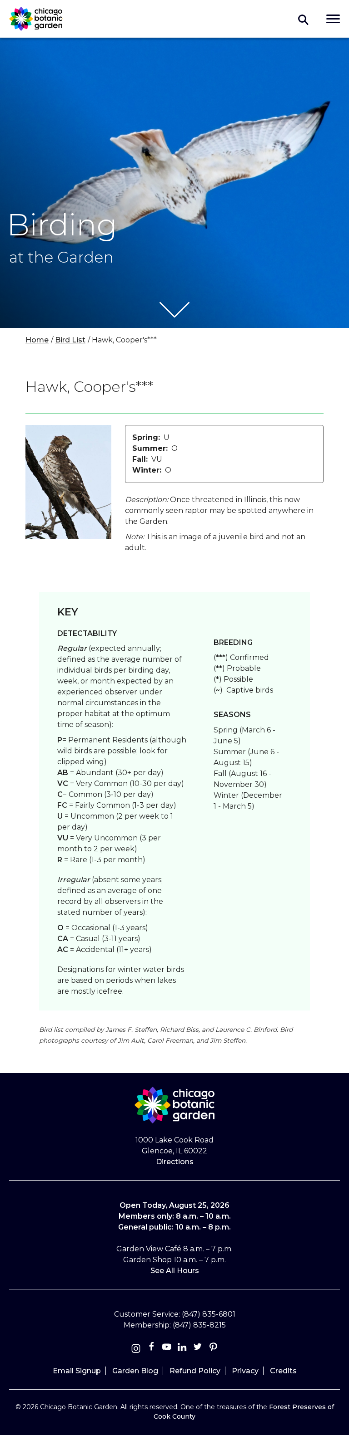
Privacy (245, 1371)
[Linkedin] (182, 1348)
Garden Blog (135, 1371)
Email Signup (77, 1371)
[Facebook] (152, 1348)
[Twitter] (198, 1348)
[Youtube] (166, 1348)
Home (37, 340)
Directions (175, 1161)
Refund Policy (195, 1371)
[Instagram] (135, 1348)
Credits (283, 1371)
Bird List (70, 340)
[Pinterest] (213, 1348)
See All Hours (174, 1270)
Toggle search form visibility (303, 19)
